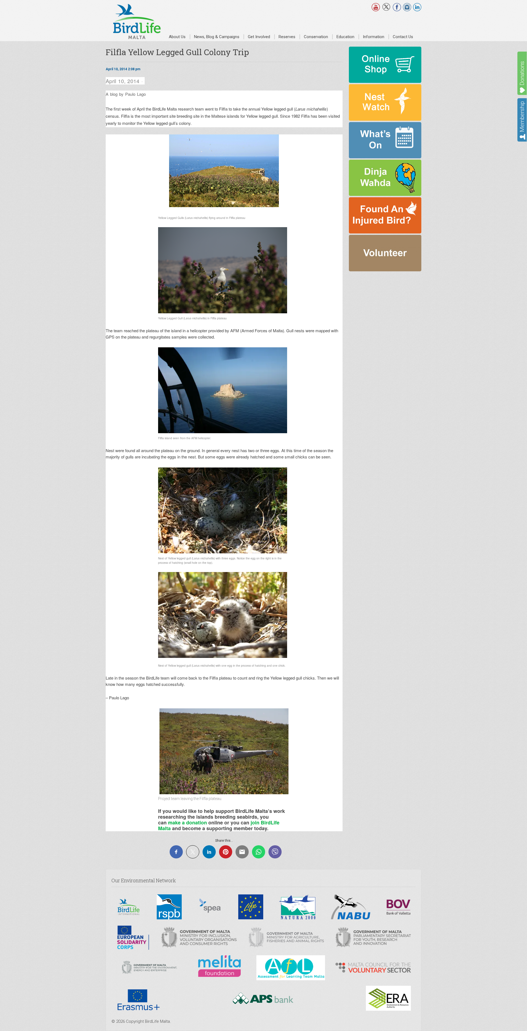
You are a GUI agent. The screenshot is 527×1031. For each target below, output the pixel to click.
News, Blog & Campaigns (216, 36)
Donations (522, 73)
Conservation (316, 36)
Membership (522, 116)
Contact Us (403, 36)
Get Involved (259, 36)
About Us (177, 36)
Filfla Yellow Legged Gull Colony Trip (177, 52)
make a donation (187, 822)
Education (345, 36)
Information (373, 36)
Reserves (287, 36)
